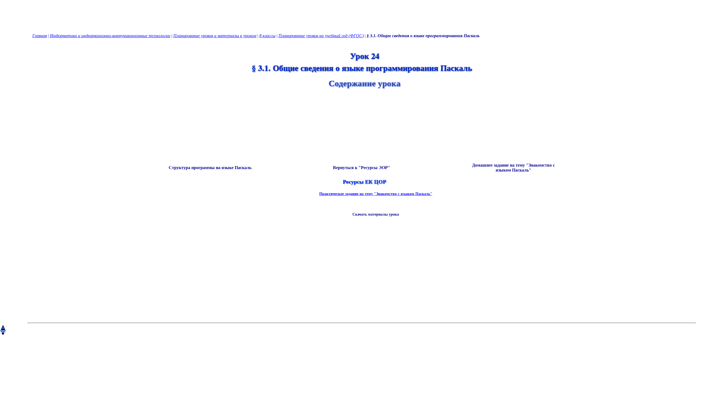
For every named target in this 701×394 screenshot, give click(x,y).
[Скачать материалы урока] (373, 223)
